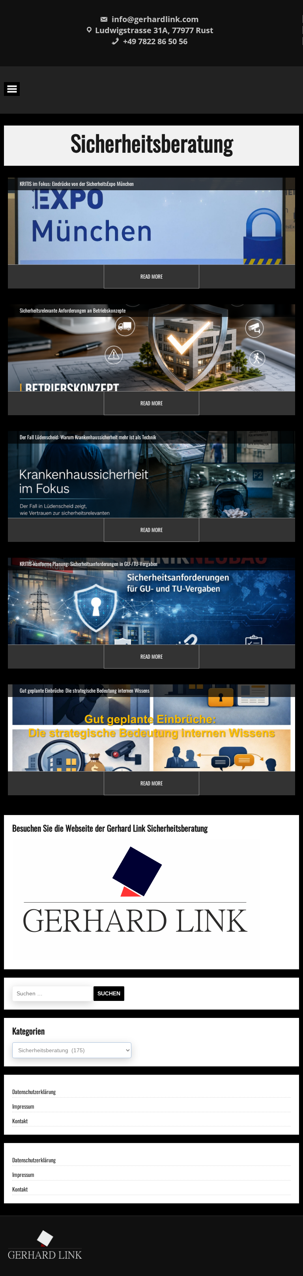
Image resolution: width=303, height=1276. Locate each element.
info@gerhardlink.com (154, 19)
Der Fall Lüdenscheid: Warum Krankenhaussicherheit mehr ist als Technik (88, 437)
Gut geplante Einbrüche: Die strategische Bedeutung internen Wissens (85, 690)
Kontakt (20, 1121)
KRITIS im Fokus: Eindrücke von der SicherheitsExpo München (77, 183)
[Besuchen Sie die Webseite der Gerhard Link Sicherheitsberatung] (136, 958)
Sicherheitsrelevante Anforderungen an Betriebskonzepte (72, 310)
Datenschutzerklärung (34, 1092)
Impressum (23, 1106)
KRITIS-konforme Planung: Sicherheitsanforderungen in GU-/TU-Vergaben (88, 564)
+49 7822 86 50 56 (154, 41)
